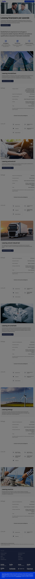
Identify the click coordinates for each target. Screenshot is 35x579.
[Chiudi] (34, 573)
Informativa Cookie (18, 576)
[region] (17, 575)
